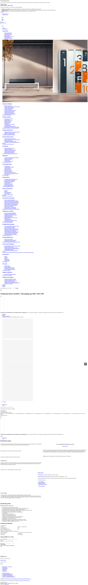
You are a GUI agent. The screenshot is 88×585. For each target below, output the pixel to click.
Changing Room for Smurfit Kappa (10, 230)
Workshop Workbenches (8, 120)
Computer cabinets (7, 125)
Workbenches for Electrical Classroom (10, 220)
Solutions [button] (3, 143)
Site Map (1, 583)
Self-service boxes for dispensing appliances (11, 202)
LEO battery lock (7, 174)
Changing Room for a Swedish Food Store (11, 231)
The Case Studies (7, 182)
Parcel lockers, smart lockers (8, 197)
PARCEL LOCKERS (6, 573)
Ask (1, 416)
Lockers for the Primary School (9, 227)
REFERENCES (5, 568)
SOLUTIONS (4, 567)
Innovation (6, 257)
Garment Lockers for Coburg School (10, 233)
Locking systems (40, 472)
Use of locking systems (7, 164)
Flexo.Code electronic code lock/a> (10, 172)
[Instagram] (2, 20)
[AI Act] (85, 364)
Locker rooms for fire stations (9, 151)
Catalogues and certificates (8, 277)
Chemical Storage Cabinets (8, 221)
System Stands (6, 123)
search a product (3, 288)
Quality (5, 256)
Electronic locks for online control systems (11, 173)
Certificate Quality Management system (10, 281)
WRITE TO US (65, 446)
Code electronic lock (41, 483)
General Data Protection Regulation (10, 274)
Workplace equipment (8, 159)
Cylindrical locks (7, 166)
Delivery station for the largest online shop (11, 204)
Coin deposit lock (41, 481)
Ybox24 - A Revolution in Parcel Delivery (11, 200)
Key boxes (6, 39)
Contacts (3, 286)
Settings (2, 4)
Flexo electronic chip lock (8, 171)
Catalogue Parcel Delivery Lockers (10, 279)
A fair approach (6, 260)
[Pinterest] (2, 19)
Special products (5, 177)
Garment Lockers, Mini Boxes (9, 111)
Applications (5, 155)
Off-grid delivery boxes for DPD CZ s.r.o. (11, 203)
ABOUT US (4, 570)
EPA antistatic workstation (8, 118)
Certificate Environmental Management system (12, 282)
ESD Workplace (7, 218)
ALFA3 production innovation (9, 267)
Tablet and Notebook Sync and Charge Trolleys (12, 139)
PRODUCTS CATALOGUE (7, 566)
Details (1, 436)
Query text (2, 543)
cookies (16, 583)
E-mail (1, 540)
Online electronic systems (42, 484)
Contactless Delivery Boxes (8, 206)
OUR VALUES (5, 254)
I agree (5, 4)
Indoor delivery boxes (8, 33)
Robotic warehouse (7, 266)
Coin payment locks (7, 168)
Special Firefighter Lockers (8, 249)
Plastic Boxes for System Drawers (9, 126)
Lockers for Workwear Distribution (10, 110)
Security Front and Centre (8, 194)
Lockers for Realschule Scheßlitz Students (11, 232)
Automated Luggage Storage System (10, 141)
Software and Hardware (7, 188)
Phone (1, 541)
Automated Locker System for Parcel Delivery (11, 142)
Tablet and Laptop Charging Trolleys (10, 240)
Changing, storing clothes (8, 158)
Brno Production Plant (8, 219)
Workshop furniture (6, 116)
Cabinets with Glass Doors (8, 108)
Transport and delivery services (9, 148)
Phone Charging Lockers (8, 140)
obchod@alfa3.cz (3, 560)
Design (5, 258)
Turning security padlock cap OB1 (44, 476)
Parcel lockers (5, 30)
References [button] (4, 195)
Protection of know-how (8, 184)
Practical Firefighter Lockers (9, 246)
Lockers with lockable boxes (9, 107)
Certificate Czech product (8, 283)
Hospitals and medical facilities (9, 152)
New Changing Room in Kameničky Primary (11, 226)
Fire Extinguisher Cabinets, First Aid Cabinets (11, 127)
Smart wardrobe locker (8, 34)
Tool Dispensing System (8, 215)
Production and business (8, 149)
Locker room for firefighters (8, 244)
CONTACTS (4, 571)
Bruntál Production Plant (8, 216)
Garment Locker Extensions (8, 112)
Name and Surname (3, 539)
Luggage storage (7, 35)
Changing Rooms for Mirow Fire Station (11, 247)
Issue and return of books (8, 38)
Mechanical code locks (8, 169)
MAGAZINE (4, 569)
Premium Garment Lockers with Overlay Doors (12, 106)
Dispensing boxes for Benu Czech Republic (11, 201)
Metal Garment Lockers (8, 105)
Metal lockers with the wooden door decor (11, 229)
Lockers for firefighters (8, 109)
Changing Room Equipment (8, 224)
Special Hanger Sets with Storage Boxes (10, 250)
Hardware (6, 190)
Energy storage (6, 265)
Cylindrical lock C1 (41, 474)
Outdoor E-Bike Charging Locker (9, 138)
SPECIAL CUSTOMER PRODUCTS (8, 576)
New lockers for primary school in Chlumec (11, 228)
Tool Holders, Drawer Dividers (9, 124)
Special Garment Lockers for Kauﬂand (10, 234)
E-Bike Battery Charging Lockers (9, 241)
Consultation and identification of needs (10, 179)
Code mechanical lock (42, 482)
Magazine (4, 285)
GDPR (5, 583)
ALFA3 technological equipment (9, 269)
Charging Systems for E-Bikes (9, 133)
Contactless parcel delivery (8, 161)
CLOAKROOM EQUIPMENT (7, 574)
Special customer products (7, 136)
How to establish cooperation (9, 185)
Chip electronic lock (41, 486)
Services (3, 284)
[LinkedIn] (2, 17)
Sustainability (6, 259)
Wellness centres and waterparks (9, 150)
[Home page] (3, 22)
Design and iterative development (9, 180)
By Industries (5, 146)
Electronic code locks (7, 170)
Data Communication (7, 192)
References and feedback (8, 183)
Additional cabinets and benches (9, 113)
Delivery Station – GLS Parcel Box (10, 207)
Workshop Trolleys (7, 121)
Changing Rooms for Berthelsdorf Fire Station (11, 248)
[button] (0, 23)
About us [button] (3, 251)
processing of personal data (10, 545)
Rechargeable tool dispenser (8, 36)
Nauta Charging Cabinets (8, 239)
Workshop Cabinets (7, 122)
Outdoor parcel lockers (8, 32)
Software (5, 191)
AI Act (14, 583)
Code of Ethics (9, 583)
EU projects (4, 263)
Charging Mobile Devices (7, 130)
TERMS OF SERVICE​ (7, 272)
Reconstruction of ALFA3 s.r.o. (9, 268)
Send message (3, 544)
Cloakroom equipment (7, 103)
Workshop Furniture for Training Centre (10, 217)
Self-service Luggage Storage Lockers (10, 205)
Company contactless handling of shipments (11, 157)
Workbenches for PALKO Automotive (10, 214)
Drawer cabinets (7, 119)
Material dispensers (7, 37)
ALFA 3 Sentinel (7, 193)
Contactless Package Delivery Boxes (10, 208)
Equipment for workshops (7, 211)
